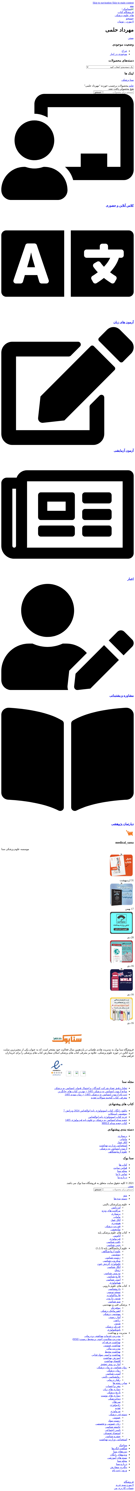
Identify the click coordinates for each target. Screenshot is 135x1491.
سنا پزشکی (127, 80)
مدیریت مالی (113, 1348)
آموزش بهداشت (112, 1358)
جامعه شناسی (113, 1426)
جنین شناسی (114, 1245)
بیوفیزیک (116, 1307)
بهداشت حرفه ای (111, 1342)
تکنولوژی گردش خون (109, 1263)
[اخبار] (67, 572)
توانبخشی (115, 1229)
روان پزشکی (114, 1370)
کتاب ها (123, 1164)
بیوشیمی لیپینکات (117, 1113)
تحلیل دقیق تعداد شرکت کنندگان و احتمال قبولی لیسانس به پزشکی (90, 1088)
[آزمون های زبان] (67, 315)
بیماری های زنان (112, 1389)
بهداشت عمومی (112, 1345)
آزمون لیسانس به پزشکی (113, 1148)
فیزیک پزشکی (113, 1326)
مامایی (123, 1139)
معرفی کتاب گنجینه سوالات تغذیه (109, 1097)
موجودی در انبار (118, 54)
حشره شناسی (113, 1436)
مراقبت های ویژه (111, 1210)
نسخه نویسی (114, 1292)
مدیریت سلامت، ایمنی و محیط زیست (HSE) (96, 1339)
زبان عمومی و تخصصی (108, 1423)
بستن (131, 38)
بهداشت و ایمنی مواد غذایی (106, 1354)
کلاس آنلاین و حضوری (120, 205)
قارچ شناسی (114, 1276)
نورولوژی (115, 1411)
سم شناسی (114, 1301)
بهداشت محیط (113, 1351)
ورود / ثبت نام (119, 1470)
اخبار (130, 579)
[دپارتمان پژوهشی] (67, 817)
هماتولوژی (115, 1282)
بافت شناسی (113, 1242)
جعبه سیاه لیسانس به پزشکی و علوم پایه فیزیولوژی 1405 (96, 1120)
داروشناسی (114, 1289)
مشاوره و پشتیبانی (121, 695)
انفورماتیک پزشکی (111, 1311)
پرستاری (122, 1136)
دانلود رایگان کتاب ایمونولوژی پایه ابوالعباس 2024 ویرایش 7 (95, 1110)
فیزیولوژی (115, 1238)
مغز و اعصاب (113, 1386)
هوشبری (116, 1223)
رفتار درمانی (114, 1379)
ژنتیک (118, 1270)
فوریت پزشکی (113, 1226)
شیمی (117, 1323)
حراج (124, 50)
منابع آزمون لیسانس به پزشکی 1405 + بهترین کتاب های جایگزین (92, 1091)
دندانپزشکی (114, 1398)
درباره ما (122, 1177)
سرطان (116, 1401)
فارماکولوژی (114, 1295)
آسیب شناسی (113, 1373)
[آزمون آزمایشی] (67, 444)
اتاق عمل (122, 1142)
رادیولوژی (115, 1405)
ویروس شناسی (112, 1273)
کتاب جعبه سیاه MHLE (114, 1123)
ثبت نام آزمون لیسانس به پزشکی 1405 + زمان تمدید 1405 (96, 1094)
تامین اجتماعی (113, 1430)
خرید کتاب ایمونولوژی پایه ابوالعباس (107, 1116)
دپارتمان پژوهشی (122, 824)
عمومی (116, 1417)
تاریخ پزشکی (114, 1392)
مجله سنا (122, 1171)
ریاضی (117, 1320)
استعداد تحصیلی (112, 1433)
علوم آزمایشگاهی (117, 1151)
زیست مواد (114, 1420)
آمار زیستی (114, 1317)
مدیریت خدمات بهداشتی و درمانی (102, 1336)
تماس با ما (121, 1174)
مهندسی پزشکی (112, 1314)
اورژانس (116, 1207)
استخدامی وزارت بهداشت (113, 1145)
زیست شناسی (113, 1257)
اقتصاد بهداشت (112, 1361)
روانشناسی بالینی (111, 1376)
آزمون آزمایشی (124, 450)
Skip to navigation (102, 2)
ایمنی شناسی (113, 1279)
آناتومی (117, 1235)
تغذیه (118, 1408)
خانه (131, 85)
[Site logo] (124, 15)
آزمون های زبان (123, 322)
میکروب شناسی (112, 1260)
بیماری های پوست (111, 1395)
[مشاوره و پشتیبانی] (67, 689)
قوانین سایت (120, 1167)
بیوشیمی (116, 1254)
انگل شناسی (114, 1267)
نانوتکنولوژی (114, 1329)
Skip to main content (123, 2)
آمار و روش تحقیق (110, 1364)
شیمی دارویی (113, 1298)
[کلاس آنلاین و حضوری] (67, 199)
